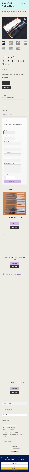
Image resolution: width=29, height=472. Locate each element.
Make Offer (6, 87)
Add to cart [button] (14, 223)
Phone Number (7, 158)
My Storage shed (6, 427)
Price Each (6, 135)
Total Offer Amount (8, 175)
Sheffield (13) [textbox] (14, 414)
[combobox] (14, 415)
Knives (8, 97)
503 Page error (6, 429)
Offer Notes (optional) (9, 163)
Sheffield (13, 11)
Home (4, 11)
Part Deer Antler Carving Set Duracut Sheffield (14, 99)
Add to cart (6, 83)
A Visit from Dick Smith (8, 432)
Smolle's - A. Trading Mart (8, 4)
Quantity (6, 130)
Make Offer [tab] (4, 110)
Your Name (6, 141)
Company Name (7, 152)
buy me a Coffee (16, 448)
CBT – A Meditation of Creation (10, 425)
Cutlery (8, 11)
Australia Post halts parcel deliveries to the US (13, 434)
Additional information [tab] (7, 114)
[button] (25, 19)
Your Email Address (8, 147)
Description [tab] (4, 106)
